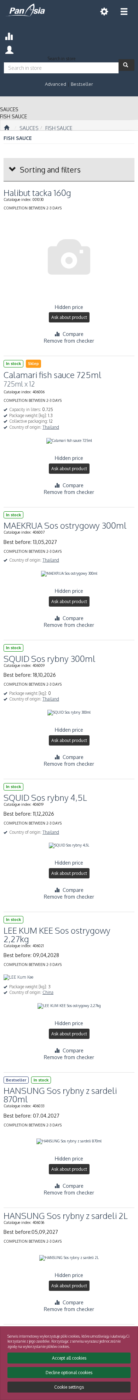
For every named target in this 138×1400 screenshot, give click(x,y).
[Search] (126, 65)
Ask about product (69, 317)
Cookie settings (69, 1387)
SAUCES (29, 128)
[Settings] (104, 11)
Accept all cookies (69, 1358)
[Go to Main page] (6, 128)
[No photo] (69, 257)
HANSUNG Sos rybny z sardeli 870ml (60, 1094)
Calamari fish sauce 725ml (53, 374)
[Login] (9, 49)
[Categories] (124, 11)
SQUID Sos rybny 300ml (50, 658)
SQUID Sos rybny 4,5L (45, 797)
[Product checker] (8, 35)
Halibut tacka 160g (37, 192)
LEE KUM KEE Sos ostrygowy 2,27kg (57, 934)
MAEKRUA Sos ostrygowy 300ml (65, 525)
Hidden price (69, 307)
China (47, 992)
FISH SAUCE (59, 128)
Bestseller (82, 84)
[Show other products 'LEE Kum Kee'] (18, 977)
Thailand (50, 427)
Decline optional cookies (69, 1372)
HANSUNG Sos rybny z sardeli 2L (66, 1215)
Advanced (55, 84)
